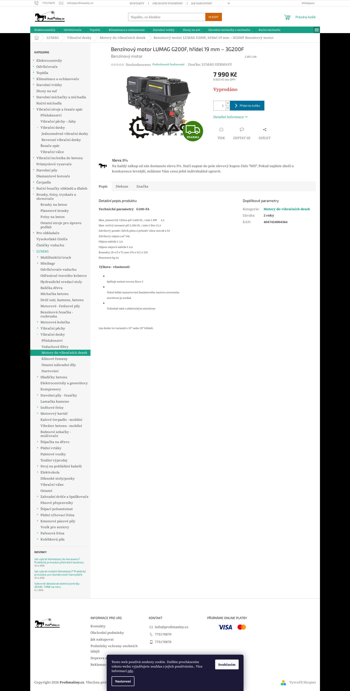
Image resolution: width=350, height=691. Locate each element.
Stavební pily (46, 170)
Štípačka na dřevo (54, 442)
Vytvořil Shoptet (302, 682)
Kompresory (50, 389)
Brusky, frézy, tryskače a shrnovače (56, 196)
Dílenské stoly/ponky (57, 478)
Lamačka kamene (54, 401)
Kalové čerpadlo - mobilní (61, 419)
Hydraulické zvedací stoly (61, 281)
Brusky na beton (53, 204)
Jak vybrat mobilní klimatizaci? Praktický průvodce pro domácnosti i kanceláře (60, 573)
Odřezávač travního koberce (63, 275)
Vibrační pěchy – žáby (58, 121)
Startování (49, 371)
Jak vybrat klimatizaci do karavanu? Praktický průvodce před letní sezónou (59, 560)
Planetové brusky (54, 210)
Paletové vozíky (53, 454)
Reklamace (99, 664)
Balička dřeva (51, 288)
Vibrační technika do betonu (59, 158)
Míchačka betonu (54, 293)
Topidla (42, 72)
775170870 (163, 634)
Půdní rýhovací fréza (57, 515)
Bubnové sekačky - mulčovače (55, 434)
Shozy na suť (46, 91)
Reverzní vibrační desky (61, 139)
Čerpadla (43, 182)
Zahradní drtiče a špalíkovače (64, 496)
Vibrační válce (52, 152)
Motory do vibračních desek (64, 352)
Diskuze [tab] (122, 186)
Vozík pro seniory (54, 527)
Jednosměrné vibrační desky (64, 133)
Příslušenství (51, 115)
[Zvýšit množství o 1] (228, 103)
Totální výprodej (53, 460)
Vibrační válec (52, 484)
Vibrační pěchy (52, 328)
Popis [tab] (103, 186)
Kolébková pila (52, 539)
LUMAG (42, 251)
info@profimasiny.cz (171, 627)
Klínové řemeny (54, 358)
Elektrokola (49, 472)
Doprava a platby (104, 658)
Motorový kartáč (54, 413)
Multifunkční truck (55, 257)
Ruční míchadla (49, 103)
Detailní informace (228, 117)
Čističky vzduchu (50, 245)
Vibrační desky (52, 127)
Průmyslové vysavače (54, 164)
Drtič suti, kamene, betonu (62, 300)
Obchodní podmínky (167, 3)
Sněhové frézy (52, 407)
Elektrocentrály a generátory (64, 383)
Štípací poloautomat (56, 509)
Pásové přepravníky (56, 502)
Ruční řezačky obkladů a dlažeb (61, 188)
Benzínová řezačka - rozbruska (56, 314)
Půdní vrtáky (51, 448)
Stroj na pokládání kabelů (61, 466)
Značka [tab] (142, 186)
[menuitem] (44, 30)
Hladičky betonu (53, 377)
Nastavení (123, 681)
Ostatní (46, 490)
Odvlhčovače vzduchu (58, 269)
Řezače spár (50, 145)
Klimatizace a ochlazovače (57, 79)
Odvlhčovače (47, 66)
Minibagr (47, 263)
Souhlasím (227, 664)
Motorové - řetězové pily (60, 306)
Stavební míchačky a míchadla (61, 97)
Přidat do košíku (250, 105)
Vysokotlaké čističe (52, 239)
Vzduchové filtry (54, 346)
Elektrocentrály (49, 60)
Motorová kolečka (55, 322)
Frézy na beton (52, 216)
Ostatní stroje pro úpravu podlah (60, 225)
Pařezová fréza (52, 533)
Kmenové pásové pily (57, 521)
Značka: (210, 64)
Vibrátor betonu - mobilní (61, 425)
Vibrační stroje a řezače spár (59, 109)
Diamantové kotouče (53, 176)
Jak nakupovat (201, 3)
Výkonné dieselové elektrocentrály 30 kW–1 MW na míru (56, 585)
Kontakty (137, 3)
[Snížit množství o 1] (228, 108)
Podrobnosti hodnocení (168, 64)
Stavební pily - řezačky (58, 395)
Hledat (214, 17)
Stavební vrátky (49, 85)
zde (130, 671)
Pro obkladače (47, 233)
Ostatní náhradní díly (58, 365)
